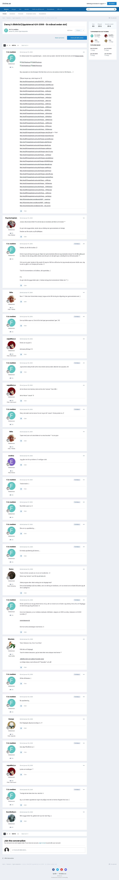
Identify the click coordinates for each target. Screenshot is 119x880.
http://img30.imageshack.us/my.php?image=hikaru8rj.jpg (36, 164)
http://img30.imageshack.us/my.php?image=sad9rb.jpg (35, 167)
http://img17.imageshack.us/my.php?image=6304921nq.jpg (36, 161)
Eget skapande (23, 31)
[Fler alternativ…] (84, 52)
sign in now (42, 843)
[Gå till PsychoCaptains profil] (11, 224)
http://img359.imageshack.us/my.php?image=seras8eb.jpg (36, 158)
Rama (11, 569)
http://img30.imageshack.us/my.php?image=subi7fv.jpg (35, 170)
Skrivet (26, 52)
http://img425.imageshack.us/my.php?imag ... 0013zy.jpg (35, 126)
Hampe (11, 719)
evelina (11, 456)
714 (12, 734)
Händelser (12, 13)
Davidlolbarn (11, 812)
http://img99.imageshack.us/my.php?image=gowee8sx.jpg (36, 139)
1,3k (12, 67)
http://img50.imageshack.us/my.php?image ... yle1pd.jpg (35, 97)
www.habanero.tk (25, 620)
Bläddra (6, 9)
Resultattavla (42, 13)
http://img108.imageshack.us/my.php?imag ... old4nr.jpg (35, 103)
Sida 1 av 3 (25, 45)
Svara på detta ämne (77, 38)
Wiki (20, 9)
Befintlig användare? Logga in (96, 3)
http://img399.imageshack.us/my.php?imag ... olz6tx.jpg (35, 193)
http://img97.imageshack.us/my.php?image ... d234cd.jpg (36, 113)
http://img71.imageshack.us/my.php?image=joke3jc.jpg (35, 145)
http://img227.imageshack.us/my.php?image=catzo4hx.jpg (36, 174)
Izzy (110, 40)
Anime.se (6, 3)
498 (12, 354)
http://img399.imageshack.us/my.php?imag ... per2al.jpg (35, 196)
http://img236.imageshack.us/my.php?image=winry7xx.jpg (36, 151)
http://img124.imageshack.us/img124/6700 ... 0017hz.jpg (35, 81)
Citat (25, 211)
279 (12, 584)
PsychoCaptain (11, 218)
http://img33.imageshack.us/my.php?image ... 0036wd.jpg (36, 186)
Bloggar (14, 9)
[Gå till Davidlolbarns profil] (11, 818)
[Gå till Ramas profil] (11, 575)
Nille (11, 292)
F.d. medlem (14, 29)
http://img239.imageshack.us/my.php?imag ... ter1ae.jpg (35, 94)
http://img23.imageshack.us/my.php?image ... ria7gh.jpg (35, 155)
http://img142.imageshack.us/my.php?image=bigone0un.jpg (37, 135)
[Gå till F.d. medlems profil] (6, 30)
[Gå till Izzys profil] (106, 40)
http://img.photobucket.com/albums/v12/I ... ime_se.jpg (35, 205)
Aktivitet (26, 9)
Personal (20, 13)
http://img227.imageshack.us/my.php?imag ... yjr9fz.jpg (35, 180)
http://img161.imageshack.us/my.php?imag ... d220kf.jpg (35, 110)
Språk (55, 873)
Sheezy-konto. (79, 56)
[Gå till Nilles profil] (11, 299)
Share (70, 30)
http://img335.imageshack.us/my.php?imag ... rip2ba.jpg (35, 91)
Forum (4, 13)
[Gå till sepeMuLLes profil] (11, 345)
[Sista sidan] (18, 45)
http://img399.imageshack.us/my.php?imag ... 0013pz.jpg (36, 190)
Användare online (31, 13)
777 (12, 654)
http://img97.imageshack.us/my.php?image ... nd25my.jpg (36, 123)
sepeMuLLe (11, 339)
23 (12, 471)
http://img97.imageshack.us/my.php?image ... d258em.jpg (36, 119)
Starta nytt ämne (59, 38)
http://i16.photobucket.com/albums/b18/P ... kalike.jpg (35, 202)
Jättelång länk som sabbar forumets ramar (32, 659)
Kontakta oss (62, 873)
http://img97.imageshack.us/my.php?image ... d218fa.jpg (35, 107)
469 (12, 827)
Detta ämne (107, 9)
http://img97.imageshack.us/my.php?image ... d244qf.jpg (36, 116)
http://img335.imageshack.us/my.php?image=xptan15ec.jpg (36, 84)
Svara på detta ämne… (20, 850)
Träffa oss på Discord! (38, 9)
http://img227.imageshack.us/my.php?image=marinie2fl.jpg (36, 177)
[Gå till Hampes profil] (11, 725)
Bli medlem (112, 3)
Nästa (14, 45)
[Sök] (115, 9)
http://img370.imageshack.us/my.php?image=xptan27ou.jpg (37, 88)
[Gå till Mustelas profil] (11, 645)
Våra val (59, 9)
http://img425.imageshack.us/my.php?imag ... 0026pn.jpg (36, 129)
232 (12, 307)
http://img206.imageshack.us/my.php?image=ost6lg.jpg (35, 148)
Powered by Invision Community (59, 877)
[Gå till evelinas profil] (11, 462)
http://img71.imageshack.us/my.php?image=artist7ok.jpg (36, 142)
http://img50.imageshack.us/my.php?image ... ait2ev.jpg (35, 100)
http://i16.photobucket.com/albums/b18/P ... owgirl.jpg (35, 199)
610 (12, 233)
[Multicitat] (21, 211)
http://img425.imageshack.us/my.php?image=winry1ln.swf (36, 132)
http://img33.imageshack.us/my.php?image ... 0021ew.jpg (36, 183)
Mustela (11, 639)
